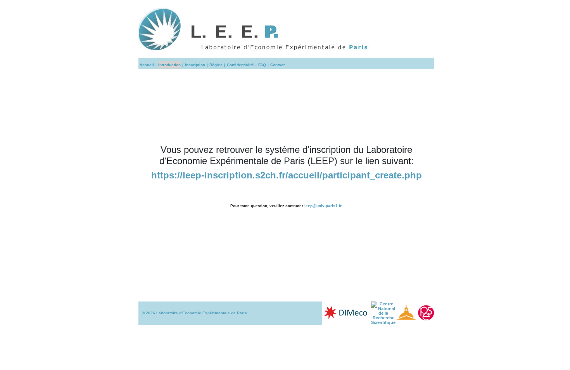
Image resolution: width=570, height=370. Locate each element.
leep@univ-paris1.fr (322, 206)
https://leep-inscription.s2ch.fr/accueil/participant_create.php (286, 175)
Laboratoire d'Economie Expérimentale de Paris (201, 313)
